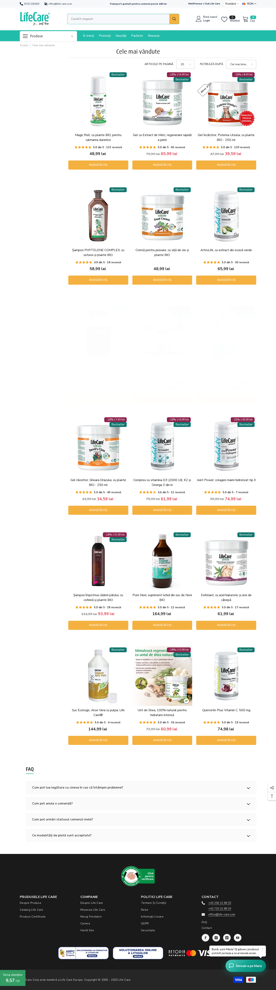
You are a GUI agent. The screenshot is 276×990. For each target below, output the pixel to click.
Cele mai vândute (43, 45)
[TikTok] (227, 938)
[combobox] (118, 19)
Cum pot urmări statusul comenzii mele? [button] (62, 819)
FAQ (204, 922)
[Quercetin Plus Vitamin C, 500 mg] (226, 676)
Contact (207, 928)
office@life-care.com (60, 3)
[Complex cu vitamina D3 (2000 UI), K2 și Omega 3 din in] (162, 446)
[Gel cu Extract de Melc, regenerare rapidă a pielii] (162, 101)
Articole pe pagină (158, 64)
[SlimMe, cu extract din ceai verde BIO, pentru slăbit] (98, 335)
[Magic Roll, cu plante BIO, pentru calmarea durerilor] (98, 101)
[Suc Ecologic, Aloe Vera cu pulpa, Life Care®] (98, 676)
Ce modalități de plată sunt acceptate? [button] (62, 835)
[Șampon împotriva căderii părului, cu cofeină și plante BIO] (98, 561)
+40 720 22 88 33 (219, 908)
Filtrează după (211, 64)
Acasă (24, 45)
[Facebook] (205, 938)
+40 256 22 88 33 (219, 903)
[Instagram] (216, 938)
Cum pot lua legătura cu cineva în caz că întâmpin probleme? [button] (77, 787)
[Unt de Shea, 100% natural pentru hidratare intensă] (162, 676)
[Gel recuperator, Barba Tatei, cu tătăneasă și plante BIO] (162, 335)
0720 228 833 (31, 3)
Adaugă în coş (98, 165)
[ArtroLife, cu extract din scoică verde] (226, 216)
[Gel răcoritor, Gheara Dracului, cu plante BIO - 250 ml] (98, 446)
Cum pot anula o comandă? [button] (52, 803)
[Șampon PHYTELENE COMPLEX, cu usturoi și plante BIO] (98, 216)
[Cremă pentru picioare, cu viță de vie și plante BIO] (162, 216)
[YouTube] (237, 938)
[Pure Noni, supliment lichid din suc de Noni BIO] (162, 561)
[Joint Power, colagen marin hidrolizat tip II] (226, 446)
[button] (232, 4)
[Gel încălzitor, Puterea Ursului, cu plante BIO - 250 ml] (226, 101)
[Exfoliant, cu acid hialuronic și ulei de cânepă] (226, 561)
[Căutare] (123, 19)
